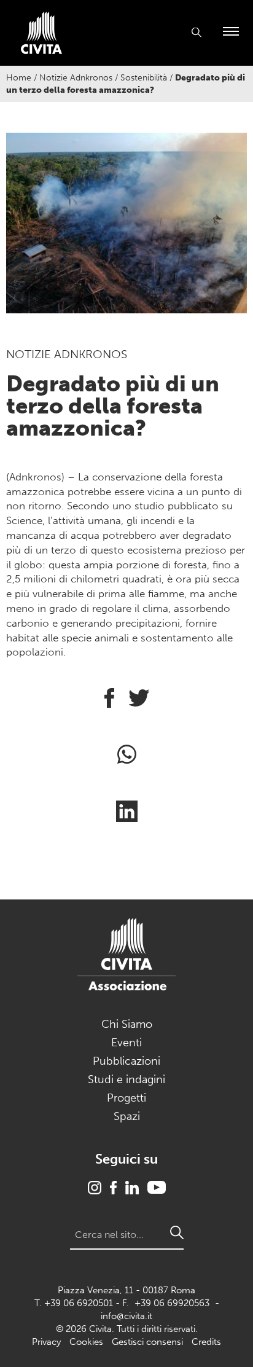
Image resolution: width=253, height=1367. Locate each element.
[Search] (177, 1232)
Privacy (46, 1341)
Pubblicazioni (126, 1061)
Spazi (127, 1116)
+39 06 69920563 (171, 1303)
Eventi (126, 1042)
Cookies (86, 1341)
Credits (206, 1341)
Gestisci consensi (147, 1341)
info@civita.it (126, 1316)
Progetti (126, 1098)
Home (18, 77)
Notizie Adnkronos (75, 77)
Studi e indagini (126, 1079)
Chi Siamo (126, 1024)
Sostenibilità (143, 77)
